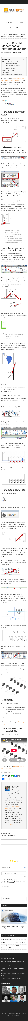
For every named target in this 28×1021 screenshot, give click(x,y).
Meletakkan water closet (11, 63)
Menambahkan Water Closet (10, 62)
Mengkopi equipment (10, 68)
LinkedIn (11, 824)
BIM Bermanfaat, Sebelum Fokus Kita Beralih (13, 943)
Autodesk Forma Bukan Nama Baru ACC (11, 978)
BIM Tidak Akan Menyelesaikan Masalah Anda (13, 940)
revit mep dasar (12, 835)
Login (24, 867)
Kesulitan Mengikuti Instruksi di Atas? (12, 74)
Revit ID (9, 833)
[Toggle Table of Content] (23, 59)
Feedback (18, 1013)
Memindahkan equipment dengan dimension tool (13, 66)
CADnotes (14, 10)
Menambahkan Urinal (8, 70)
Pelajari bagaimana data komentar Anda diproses (13, 881)
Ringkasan (6, 72)
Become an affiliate (16, 1015)
